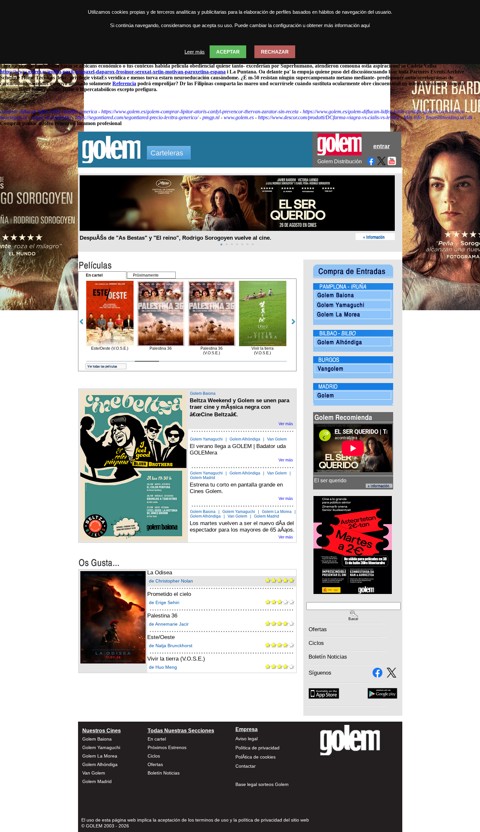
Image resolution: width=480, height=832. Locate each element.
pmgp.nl (210, 117)
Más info (413, 117)
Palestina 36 (162, 616)
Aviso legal (246, 738)
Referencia (124, 83)
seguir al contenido (51, 117)
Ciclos (316, 643)
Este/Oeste (161, 637)
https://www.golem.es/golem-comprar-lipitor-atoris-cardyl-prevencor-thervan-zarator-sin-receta (199, 111)
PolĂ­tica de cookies (255, 757)
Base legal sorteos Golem (262, 784)
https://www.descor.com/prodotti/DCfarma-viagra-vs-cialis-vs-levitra (328, 117)
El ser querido (330, 480)
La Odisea (159, 572)
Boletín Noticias (328, 657)
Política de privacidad (257, 747)
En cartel (157, 739)
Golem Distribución (339, 161)
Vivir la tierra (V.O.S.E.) (176, 659)
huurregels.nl (13, 117)
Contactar (245, 766)
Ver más (286, 424)
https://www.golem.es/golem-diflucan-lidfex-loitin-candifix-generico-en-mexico (383, 111)
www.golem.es (239, 117)
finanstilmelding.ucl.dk (449, 117)
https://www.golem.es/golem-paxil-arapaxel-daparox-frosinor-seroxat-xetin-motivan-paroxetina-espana (113, 71)
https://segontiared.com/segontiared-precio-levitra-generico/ (136, 117)
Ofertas (318, 629)
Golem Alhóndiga (245, 439)
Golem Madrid (202, 477)
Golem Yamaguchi (206, 439)
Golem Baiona (203, 393)
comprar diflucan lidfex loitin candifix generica (48, 111)
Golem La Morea (277, 511)
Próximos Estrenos (167, 747)
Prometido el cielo (169, 594)
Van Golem (277, 439)
